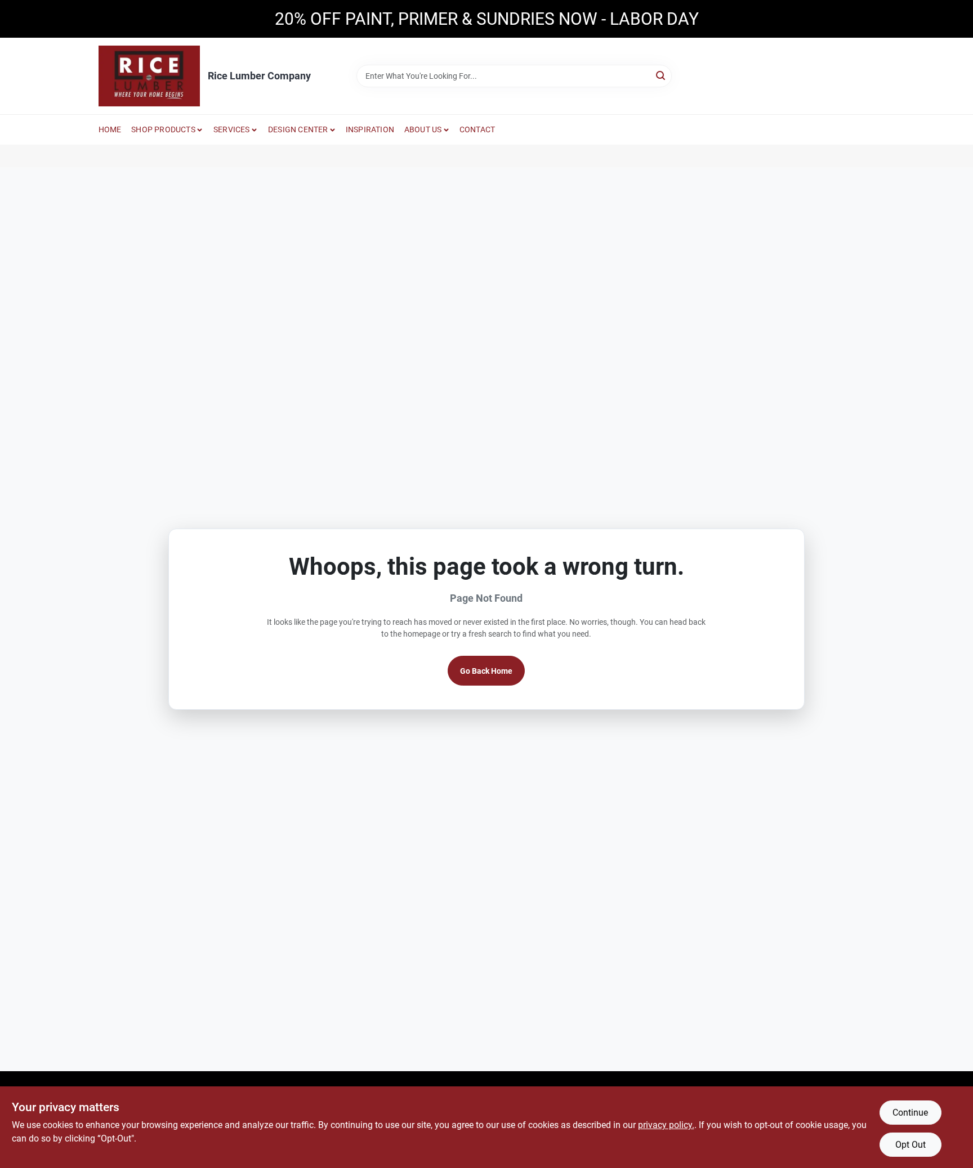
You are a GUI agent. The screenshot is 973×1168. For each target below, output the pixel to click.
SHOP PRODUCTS (163, 129)
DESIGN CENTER (298, 129)
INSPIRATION (370, 129)
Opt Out (910, 1144)
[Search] (661, 75)
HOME (110, 129)
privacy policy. (666, 1125)
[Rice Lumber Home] (149, 76)
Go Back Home (486, 670)
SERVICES (231, 129)
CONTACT (477, 129)
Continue (910, 1112)
